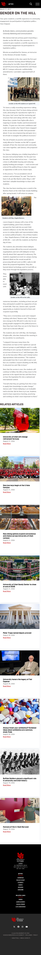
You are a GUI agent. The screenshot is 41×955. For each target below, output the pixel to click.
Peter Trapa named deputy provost (17, 633)
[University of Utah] (20, 920)
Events (21, 885)
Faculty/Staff (20, 880)
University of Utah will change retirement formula (15, 438)
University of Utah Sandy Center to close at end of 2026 (19, 585)
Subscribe (20, 889)
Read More (7, 444)
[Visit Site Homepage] (20, 861)
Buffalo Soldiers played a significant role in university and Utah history (19, 779)
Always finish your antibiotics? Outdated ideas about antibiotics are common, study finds (19, 730)
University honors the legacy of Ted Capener (17, 680)
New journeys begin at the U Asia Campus (16, 486)
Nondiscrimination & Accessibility (13, 935)
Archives (20, 887)
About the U (15, 938)
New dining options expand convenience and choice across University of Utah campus (19, 536)
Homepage (21, 877)
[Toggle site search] (31, 4)
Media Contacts (25, 938)
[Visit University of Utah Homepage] (3, 3)
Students (20, 882)
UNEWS (20, 899)
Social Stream (20, 904)
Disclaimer (28, 935)
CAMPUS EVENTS (20, 902)
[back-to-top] (38, 951)
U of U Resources (20, 906)
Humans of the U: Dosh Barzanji (16, 827)
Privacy (35, 935)
